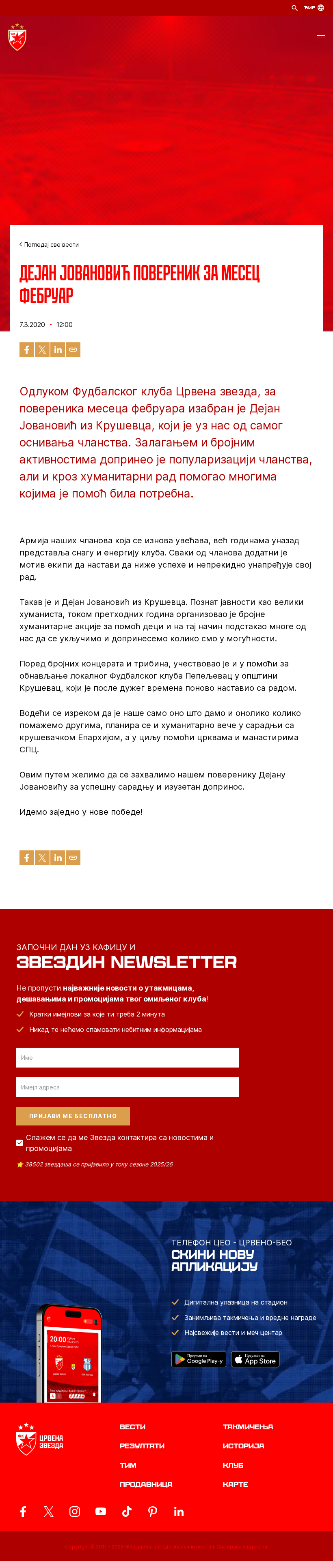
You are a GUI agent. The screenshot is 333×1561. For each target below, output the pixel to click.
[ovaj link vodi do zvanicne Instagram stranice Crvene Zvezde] (74, 1511)
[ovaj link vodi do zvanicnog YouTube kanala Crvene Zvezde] (100, 1511)
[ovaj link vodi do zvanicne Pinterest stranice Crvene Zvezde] (152, 1511)
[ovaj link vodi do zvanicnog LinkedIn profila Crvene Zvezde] (178, 1511)
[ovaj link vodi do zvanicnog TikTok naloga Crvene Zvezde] (126, 1511)
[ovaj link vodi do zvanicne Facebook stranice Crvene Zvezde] (22, 1511)
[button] (321, 37)
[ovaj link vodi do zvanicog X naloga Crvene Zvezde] (48, 1511)
